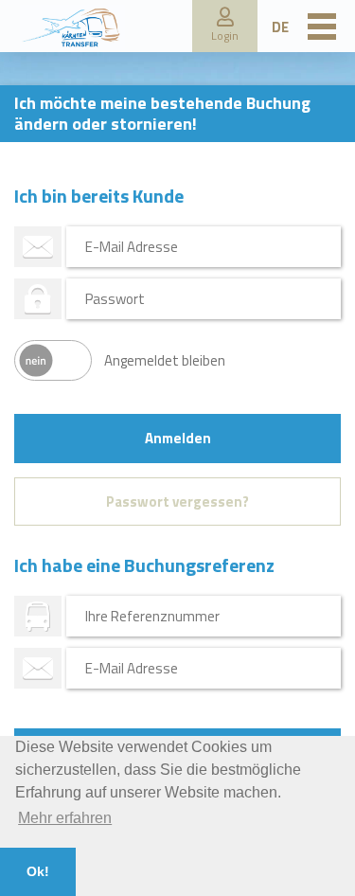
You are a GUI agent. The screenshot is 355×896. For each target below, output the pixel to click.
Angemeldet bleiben (164, 360)
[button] (224, 26)
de (280, 27)
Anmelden (178, 438)
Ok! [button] (38, 871)
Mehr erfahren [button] (65, 818)
